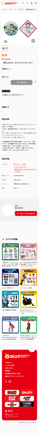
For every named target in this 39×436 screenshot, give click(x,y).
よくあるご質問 (9, 365)
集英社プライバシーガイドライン (14, 376)
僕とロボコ (8, 59)
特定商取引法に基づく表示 (13, 373)
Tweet (6, 91)
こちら (17, 150)
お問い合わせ (9, 368)
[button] (5, 48)
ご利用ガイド (9, 362)
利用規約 (7, 371)
